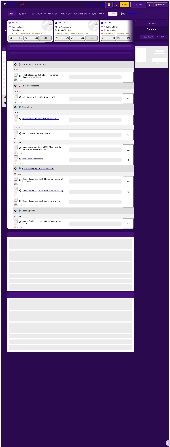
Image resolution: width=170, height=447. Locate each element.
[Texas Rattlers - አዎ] (94, 77)
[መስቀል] (16, 74)
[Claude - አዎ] (105, 120)
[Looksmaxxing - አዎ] (94, 120)
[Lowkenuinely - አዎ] (117, 120)
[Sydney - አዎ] (105, 427)
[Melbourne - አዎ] (94, 427)
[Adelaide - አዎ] (117, 427)
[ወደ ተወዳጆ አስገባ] (50, 23)
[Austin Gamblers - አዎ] (117, 77)
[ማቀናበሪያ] (150, 4)
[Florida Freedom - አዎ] (105, 77)
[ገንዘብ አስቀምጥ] (116, 4)
